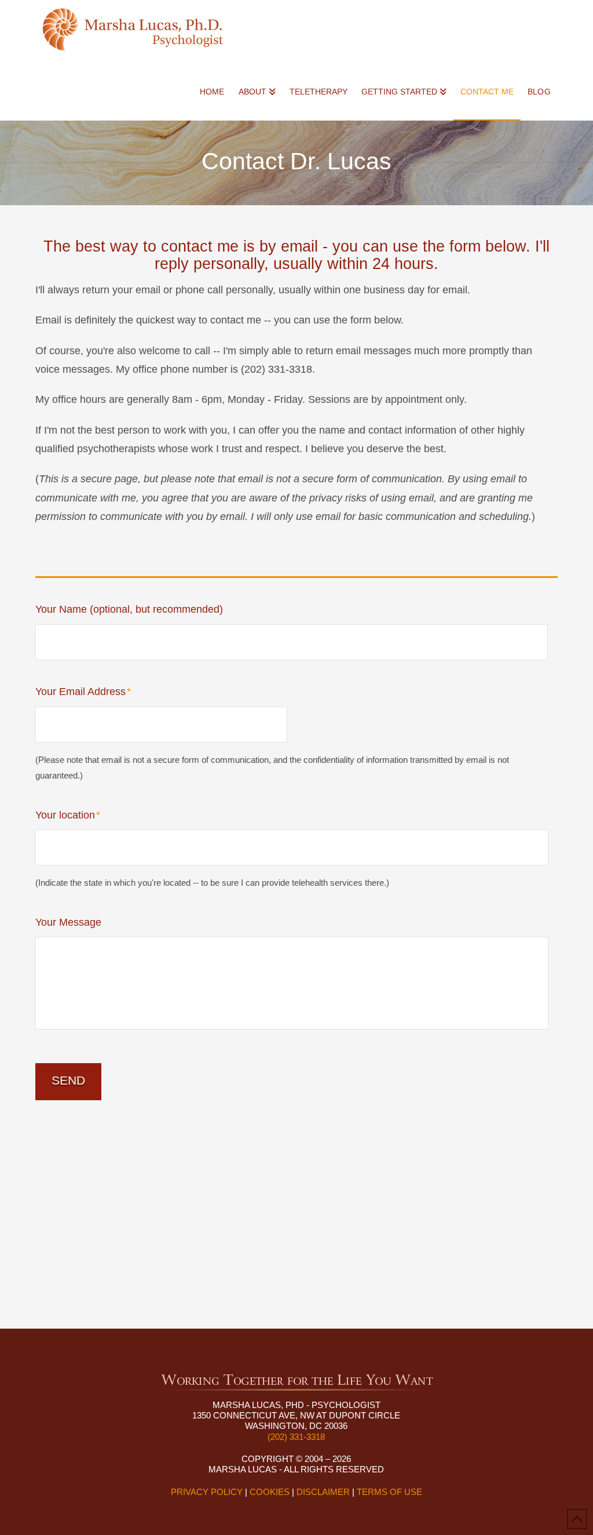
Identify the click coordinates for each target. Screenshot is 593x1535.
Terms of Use (389, 1492)
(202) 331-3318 (296, 1437)
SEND (68, 1080)
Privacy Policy (207, 1492)
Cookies (270, 1492)
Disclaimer (323, 1492)
